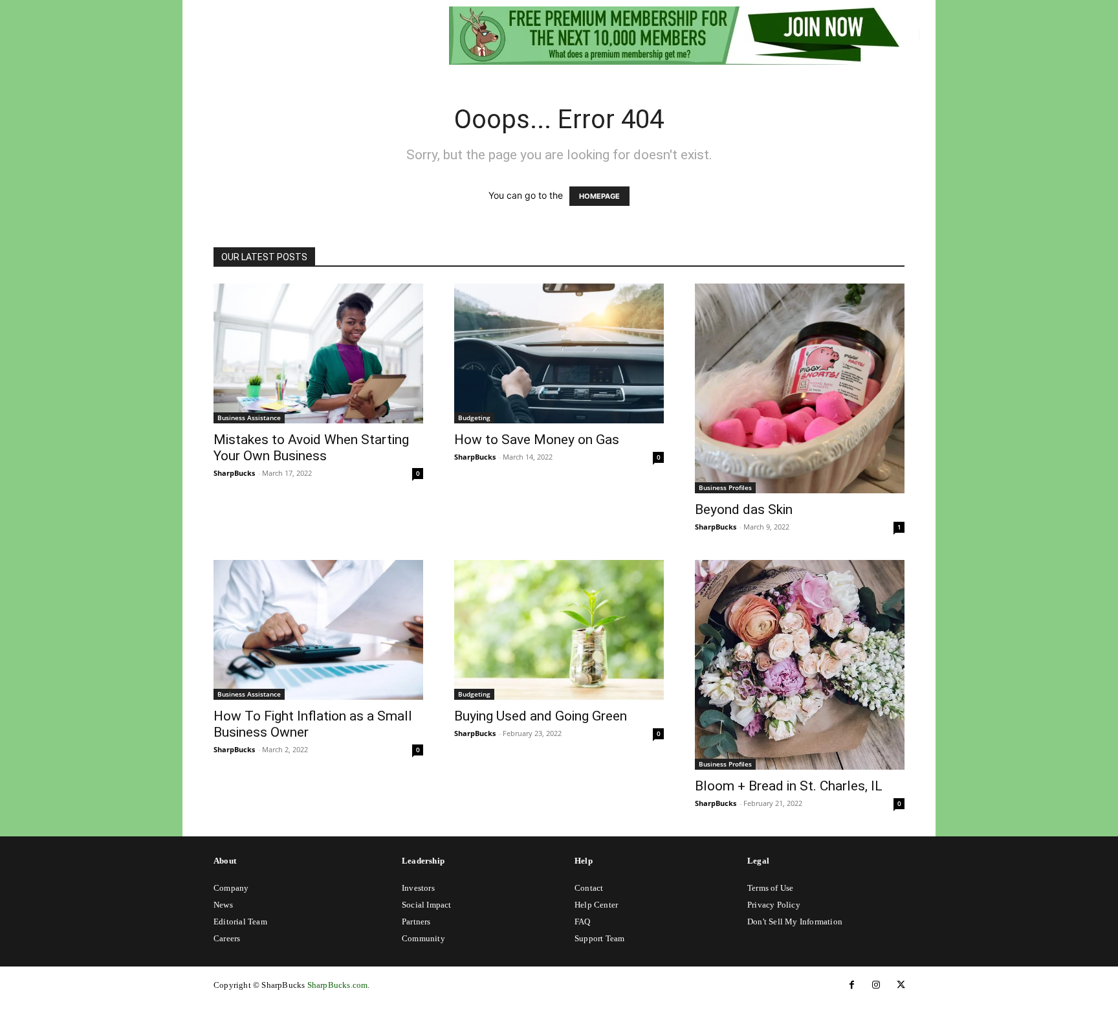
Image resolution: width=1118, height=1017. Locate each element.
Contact (589, 888)
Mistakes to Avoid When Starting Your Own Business (311, 448)
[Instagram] (876, 985)
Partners (416, 921)
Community (423, 938)
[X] (901, 985)
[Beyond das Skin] (799, 388)
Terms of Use (770, 888)
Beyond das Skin (744, 509)
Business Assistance (249, 417)
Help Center (596, 905)
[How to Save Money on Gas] (559, 353)
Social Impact (427, 905)
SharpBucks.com (337, 985)
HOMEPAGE (599, 196)
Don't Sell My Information (794, 921)
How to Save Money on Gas (536, 439)
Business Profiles (725, 487)
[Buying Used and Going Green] (559, 630)
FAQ (583, 921)
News (223, 905)
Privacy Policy (773, 905)
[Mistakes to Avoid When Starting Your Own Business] (318, 353)
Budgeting (474, 417)
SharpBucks (234, 473)
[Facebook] (851, 985)
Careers (227, 938)
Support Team (599, 938)
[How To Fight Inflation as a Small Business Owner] (318, 630)
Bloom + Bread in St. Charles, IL (788, 786)
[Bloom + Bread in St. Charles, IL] (799, 665)
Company (231, 888)
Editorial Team (240, 921)
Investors (418, 888)
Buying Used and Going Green (540, 716)
